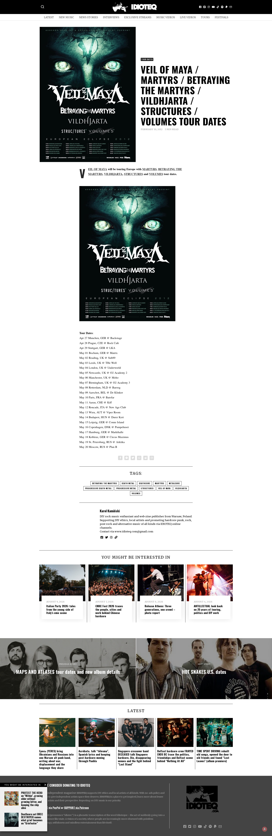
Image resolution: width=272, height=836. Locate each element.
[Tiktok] (218, 7)
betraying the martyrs (104, 483)
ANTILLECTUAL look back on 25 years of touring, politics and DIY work (208, 609)
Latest (49, 17)
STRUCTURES (133, 174)
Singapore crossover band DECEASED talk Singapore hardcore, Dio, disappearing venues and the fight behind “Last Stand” (134, 757)
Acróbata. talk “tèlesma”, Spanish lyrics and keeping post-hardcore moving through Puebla (94, 756)
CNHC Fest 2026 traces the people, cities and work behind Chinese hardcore (109, 611)
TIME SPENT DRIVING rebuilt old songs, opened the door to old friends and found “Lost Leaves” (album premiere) (214, 756)
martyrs (159, 483)
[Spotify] (222, 7)
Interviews (111, 17)
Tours (205, 17)
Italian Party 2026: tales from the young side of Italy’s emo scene (60, 609)
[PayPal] (226, 7)
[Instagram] (209, 7)
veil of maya (164, 488)
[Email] (231, 7)
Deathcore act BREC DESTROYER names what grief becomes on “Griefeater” (32, 818)
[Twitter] (204, 7)
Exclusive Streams (137, 17)
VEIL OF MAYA (97, 169)
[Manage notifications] (264, 829)
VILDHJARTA (113, 174)
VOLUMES (156, 174)
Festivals (221, 17)
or (62, 808)
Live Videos (188, 17)
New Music (66, 17)
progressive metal (126, 488)
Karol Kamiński (110, 510)
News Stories (88, 17)
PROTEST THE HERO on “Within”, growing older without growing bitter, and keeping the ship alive (32, 800)
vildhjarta (181, 488)
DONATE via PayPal (49, 808)
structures (147, 488)
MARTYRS (149, 169)
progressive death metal (98, 488)
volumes (136, 493)
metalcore (174, 483)
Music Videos (165, 17)
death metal (128, 483)
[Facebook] (200, 7)
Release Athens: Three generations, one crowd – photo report (160, 609)
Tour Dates (147, 59)
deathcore (144, 483)
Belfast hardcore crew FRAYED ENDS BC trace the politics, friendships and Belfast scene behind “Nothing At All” (175, 756)
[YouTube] (213, 7)
